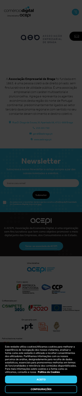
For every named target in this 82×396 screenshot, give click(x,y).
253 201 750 (42, 128)
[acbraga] (41, 61)
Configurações (41, 389)
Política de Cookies (49, 371)
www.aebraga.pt (43, 139)
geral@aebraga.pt (43, 133)
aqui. (40, 204)
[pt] (19, 12)
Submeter (41, 195)
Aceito (41, 379)
